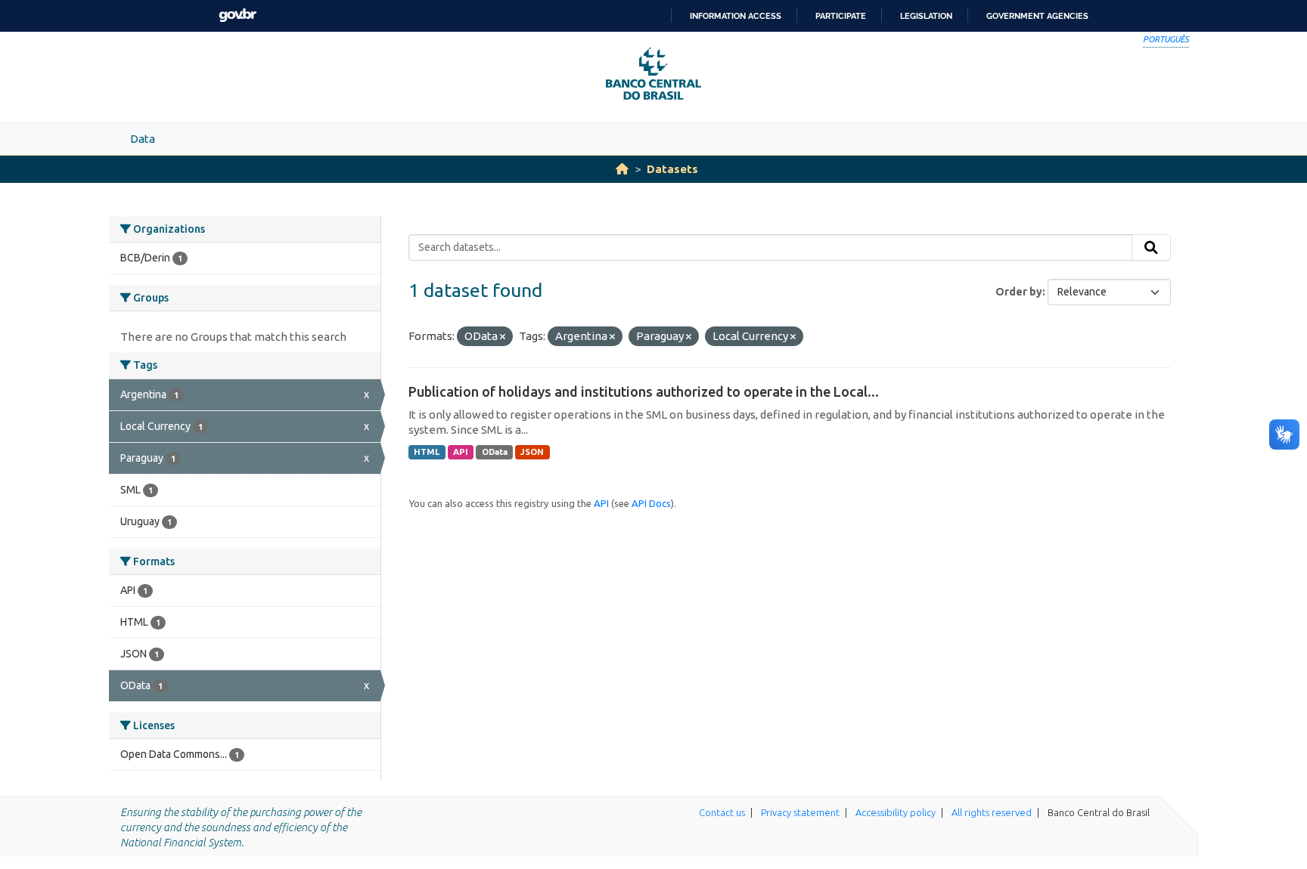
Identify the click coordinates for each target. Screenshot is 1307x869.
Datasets (672, 168)
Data (142, 138)
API (460, 451)
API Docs (651, 503)
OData (495, 451)
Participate (840, 16)
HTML (426, 451)
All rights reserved (992, 812)
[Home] (622, 168)
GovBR (237, 15)
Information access (735, 16)
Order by (1018, 292)
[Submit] (1151, 247)
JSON (532, 451)
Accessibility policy (895, 812)
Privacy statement (800, 812)
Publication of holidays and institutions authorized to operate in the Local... (643, 391)
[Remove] (502, 337)
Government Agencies (1037, 16)
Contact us (722, 812)
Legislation (926, 16)
